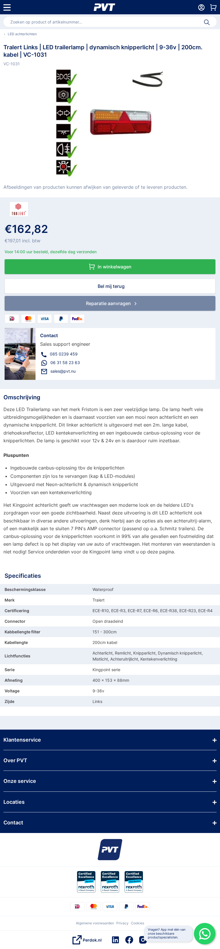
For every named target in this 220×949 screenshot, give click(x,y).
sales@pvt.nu (63, 371)
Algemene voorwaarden (95, 923)
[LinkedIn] (115, 939)
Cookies (137, 923)
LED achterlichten (22, 34)
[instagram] (143, 939)
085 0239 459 (64, 353)
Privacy (122, 923)
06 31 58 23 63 (65, 362)
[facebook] (129, 939)
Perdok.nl (92, 940)
